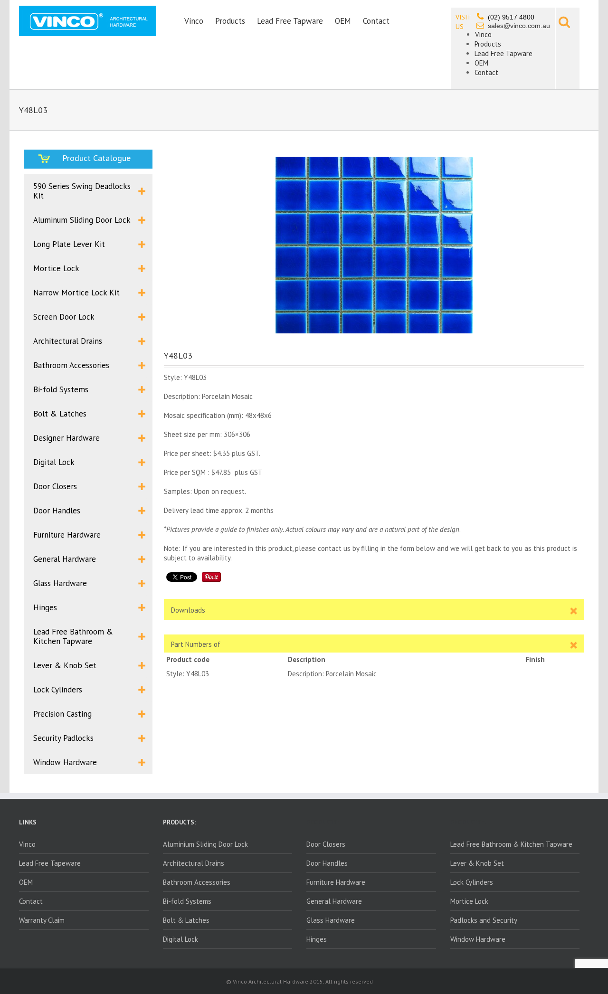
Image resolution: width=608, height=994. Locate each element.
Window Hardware (477, 939)
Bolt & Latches (186, 920)
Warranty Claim (42, 920)
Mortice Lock (469, 901)
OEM (343, 21)
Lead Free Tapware (290, 21)
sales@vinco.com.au (519, 25)
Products (230, 21)
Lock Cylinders (471, 882)
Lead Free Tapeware (50, 863)
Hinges (316, 939)
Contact (376, 21)
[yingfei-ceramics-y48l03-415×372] (374, 245)
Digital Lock (180, 939)
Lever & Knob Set (477, 863)
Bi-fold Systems (187, 901)
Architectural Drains (193, 863)
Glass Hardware (330, 920)
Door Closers (325, 844)
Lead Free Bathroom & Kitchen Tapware (511, 844)
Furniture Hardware (335, 882)
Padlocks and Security (483, 920)
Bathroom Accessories (196, 882)
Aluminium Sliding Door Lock (205, 844)
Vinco (193, 21)
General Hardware (334, 901)
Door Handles (327, 863)
